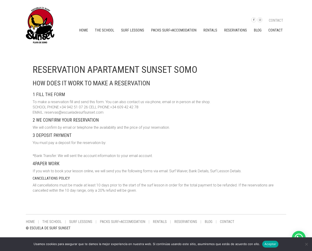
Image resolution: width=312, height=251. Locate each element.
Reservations (235, 30)
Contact (276, 20)
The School (104, 30)
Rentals (210, 30)
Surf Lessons (132, 30)
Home (83, 30)
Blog (258, 30)
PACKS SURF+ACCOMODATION (173, 30)
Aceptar (270, 244)
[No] (306, 244)
